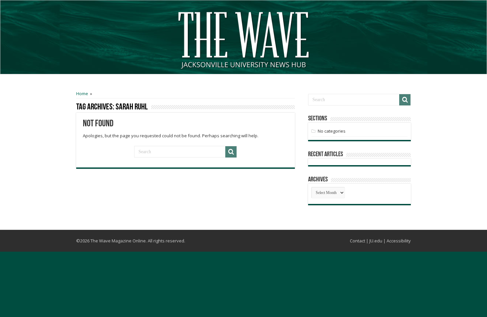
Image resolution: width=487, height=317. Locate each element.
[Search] (231, 152)
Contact (357, 241)
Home (82, 93)
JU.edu (375, 241)
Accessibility (399, 241)
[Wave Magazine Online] (243, 38)
